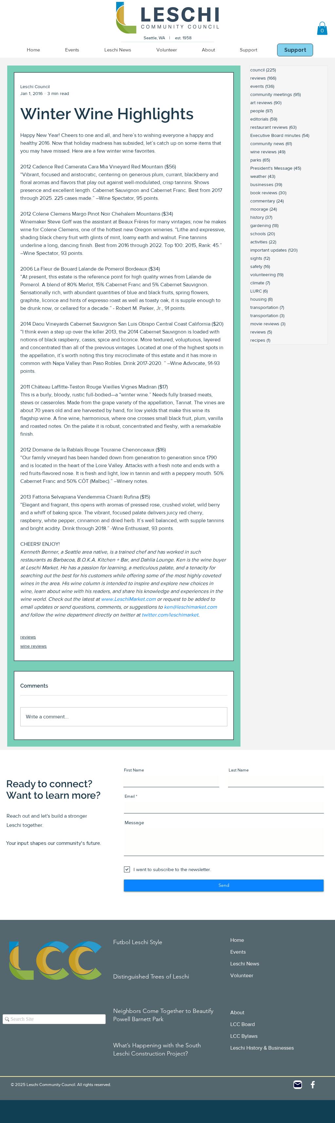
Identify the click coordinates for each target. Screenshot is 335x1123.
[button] (322, 28)
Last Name (239, 770)
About (237, 1012)
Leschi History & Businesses (262, 1048)
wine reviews (33, 646)
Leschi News (244, 963)
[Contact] (297, 1084)
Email (130, 796)
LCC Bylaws (243, 1036)
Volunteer (241, 975)
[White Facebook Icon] (313, 1085)
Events (238, 952)
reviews (28, 636)
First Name (134, 770)
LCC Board (242, 1024)
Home (237, 940)
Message (134, 822)
